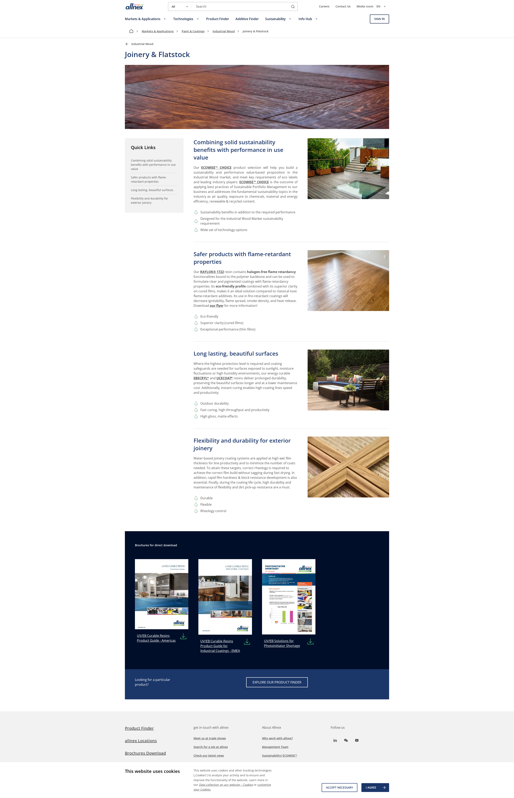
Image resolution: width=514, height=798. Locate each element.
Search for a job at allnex (211, 747)
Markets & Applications (158, 31)
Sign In (379, 19)
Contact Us (343, 6)
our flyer (216, 305)
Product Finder (139, 728)
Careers (324, 6)
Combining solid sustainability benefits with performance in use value (153, 165)
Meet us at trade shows (210, 738)
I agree (371, 787)
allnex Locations (141, 740)
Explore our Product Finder (277, 682)
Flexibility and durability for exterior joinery (149, 200)
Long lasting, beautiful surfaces (152, 190)
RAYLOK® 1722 (212, 272)
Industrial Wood (224, 31)
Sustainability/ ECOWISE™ (279, 755)
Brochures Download (145, 753)
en (378, 6)
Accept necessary (339, 787)
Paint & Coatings (193, 31)
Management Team (275, 747)
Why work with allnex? (277, 738)
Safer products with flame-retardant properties (149, 179)
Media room (365, 6)
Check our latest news (209, 755)
